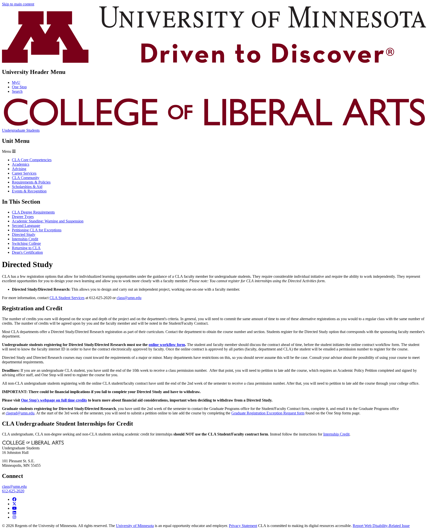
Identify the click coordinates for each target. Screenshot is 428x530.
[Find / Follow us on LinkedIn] (14, 513)
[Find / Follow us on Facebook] (14, 499)
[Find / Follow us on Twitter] (14, 504)
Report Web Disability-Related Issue (381, 526)
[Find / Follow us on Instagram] (14, 517)
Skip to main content (18, 4)
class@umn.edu (129, 298)
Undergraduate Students (21, 130)
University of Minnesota (135, 526)
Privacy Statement (243, 526)
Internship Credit (336, 434)
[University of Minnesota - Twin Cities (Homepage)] (214, 61)
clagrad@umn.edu (20, 413)
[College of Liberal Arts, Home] (214, 126)
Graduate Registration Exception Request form (267, 413)
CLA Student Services (67, 298)
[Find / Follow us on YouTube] (14, 508)
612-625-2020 (13, 491)
